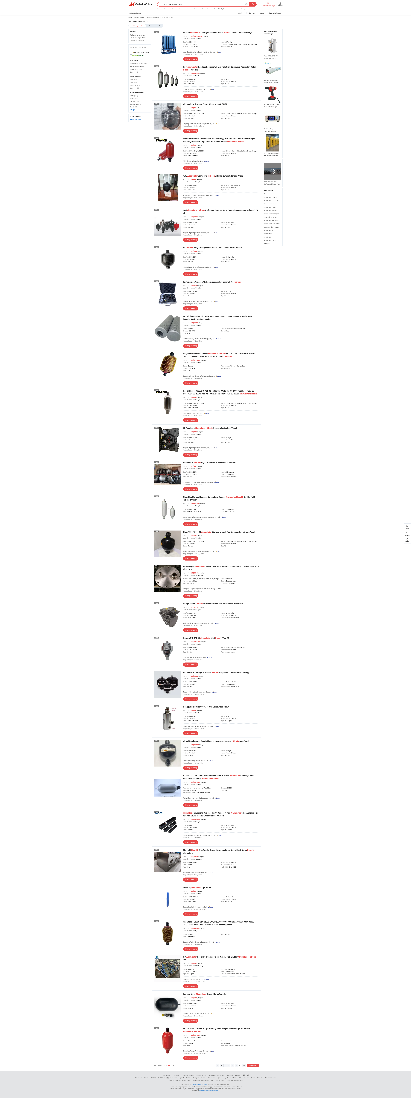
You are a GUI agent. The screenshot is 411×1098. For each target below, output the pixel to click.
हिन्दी (240, 1078)
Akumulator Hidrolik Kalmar (273, 224)
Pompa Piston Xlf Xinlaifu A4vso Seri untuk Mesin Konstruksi (213, 604)
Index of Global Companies (235, 1080)
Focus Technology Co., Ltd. (200, 1084)
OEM (133, 80)
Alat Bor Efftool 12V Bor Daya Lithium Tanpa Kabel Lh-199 (272, 106)
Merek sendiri (136, 85)
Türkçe (253, 1078)
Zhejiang (134, 98)
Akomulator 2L (269, 230)
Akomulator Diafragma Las (273, 214)
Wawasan (238, 1075)
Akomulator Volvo (207, 9)
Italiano (203, 1078)
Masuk (280, 6)
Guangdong (135, 104)
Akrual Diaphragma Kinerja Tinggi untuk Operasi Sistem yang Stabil (216, 741)
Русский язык (212, 1078)
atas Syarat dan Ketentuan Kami (209, 1090)
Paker (168, 9)
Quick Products (186, 1080)
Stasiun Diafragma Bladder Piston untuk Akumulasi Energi (217, 32)
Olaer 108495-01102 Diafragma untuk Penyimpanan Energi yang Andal (219, 532)
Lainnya (134, 72)
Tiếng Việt (260, 1078)
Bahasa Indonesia (270, 1078)
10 (164, 1065)
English (146, 1078)
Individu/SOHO (136, 69)
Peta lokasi (229, 1075)
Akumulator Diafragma (193, 9)
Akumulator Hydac (219, 9)
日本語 (167, 1078)
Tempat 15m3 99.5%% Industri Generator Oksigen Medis (271, 58)
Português (196, 1078)
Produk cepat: (161, 9)
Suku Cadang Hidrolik (138, 38)
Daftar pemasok (154, 26)
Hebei (134, 96)
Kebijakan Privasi (201, 1075)
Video (156, 32)
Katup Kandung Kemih (271, 227)
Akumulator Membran (233, 9)
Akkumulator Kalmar (271, 217)
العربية (226, 1078)
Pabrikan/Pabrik (137, 66)
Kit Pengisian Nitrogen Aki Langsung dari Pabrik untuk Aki (212, 282)
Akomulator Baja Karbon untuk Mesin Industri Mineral (210, 462)
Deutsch (188, 1078)
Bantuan (252, 13)
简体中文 (153, 1078)
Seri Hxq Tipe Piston (197, 887)
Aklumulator (268, 234)
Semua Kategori (136, 13)
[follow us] (248, 1075)
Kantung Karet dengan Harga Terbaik (204, 994)
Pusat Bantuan (166, 1075)
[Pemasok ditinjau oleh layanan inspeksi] (139, 52)
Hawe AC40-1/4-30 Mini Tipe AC (206, 638)
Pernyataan (176, 1075)
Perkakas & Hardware (137, 35)
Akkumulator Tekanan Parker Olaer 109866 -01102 (205, 104)
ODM (133, 82)
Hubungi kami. (137, 119)
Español (181, 1078)
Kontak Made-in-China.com (216, 1075)
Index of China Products (218, 1080)
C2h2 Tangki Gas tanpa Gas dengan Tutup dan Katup (271, 155)
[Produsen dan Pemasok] (140, 4)
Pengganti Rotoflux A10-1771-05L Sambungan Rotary (206, 707)
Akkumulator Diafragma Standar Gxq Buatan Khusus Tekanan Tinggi (216, 672)
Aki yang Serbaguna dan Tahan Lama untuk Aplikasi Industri (212, 247)
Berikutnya (252, 1065)
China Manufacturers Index (201, 1080)
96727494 (267, 237)
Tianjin (134, 107)
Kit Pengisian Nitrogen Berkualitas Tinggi (210, 428)
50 (173, 1065)
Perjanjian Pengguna (188, 1075)
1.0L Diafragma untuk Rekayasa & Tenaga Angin (213, 176)
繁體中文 (160, 1078)
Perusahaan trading (138, 64)
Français (174, 1078)
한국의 (220, 1078)
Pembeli (239, 13)
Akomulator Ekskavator (178, 9)
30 (169, 1065)
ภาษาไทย (246, 1078)
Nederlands (233, 1078)
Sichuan (134, 101)
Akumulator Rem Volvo (271, 220)
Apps (262, 13)
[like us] (244, 1075)
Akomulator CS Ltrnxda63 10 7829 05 (276, 240)
